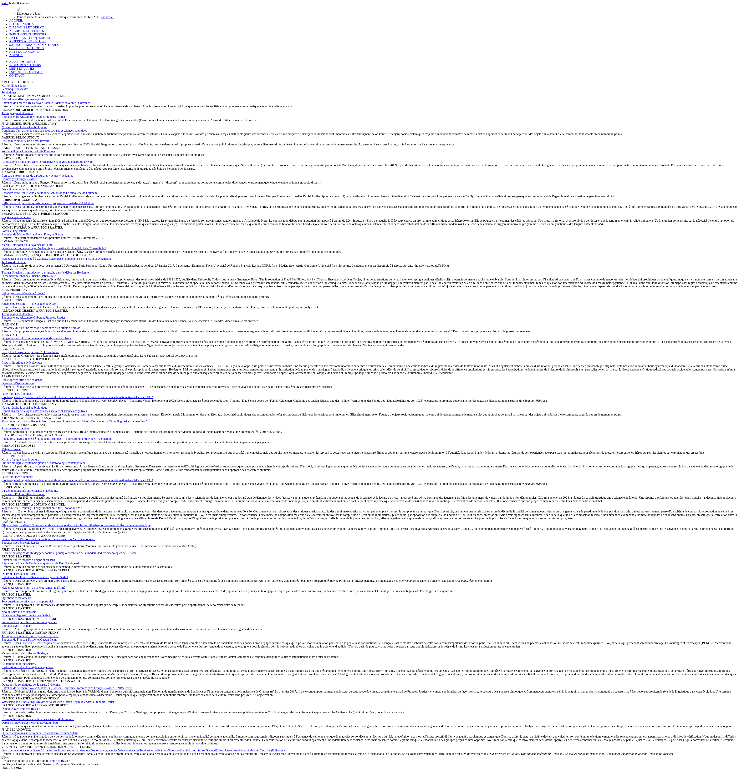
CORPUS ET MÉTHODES (26, 48)
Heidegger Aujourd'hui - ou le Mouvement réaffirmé (33, 587)
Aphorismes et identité (15, 428)
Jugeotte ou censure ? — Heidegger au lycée (29, 303)
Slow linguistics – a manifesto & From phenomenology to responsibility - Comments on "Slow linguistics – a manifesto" (75, 421)
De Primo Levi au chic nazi (35, 575)
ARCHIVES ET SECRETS (26, 31)
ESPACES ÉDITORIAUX (26, 72)
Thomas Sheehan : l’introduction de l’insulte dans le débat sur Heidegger (46, 274)
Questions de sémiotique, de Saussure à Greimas (67, 686)
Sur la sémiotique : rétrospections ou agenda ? (29, 624)
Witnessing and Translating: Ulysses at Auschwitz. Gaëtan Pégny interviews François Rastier (58, 701)
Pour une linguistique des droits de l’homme (28, 151)
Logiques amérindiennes (16, 217)
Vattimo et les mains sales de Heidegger (25, 653)
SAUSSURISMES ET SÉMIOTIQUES (34, 44)
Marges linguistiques (14, 85)
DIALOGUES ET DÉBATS (27, 27)
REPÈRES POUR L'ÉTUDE (27, 41)
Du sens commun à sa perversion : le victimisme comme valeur (40, 733)
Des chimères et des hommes (49, 191)
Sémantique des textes (15, 89)
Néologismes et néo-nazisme (26, 613)
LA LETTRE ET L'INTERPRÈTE (31, 37)
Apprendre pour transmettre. (28, 665)
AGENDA (16, 55)
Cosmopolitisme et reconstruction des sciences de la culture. (38, 721)
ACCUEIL (16, 20)
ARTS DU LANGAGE (24, 51)
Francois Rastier (59, 760)
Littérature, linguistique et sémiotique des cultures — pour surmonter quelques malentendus (57, 438)
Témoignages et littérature (33, 115)
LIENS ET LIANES (22, 68)
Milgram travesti (11, 449)
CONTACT (16, 75)
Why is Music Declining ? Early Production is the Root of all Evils (42, 508)
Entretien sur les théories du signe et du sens (40, 561)
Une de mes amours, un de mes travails (25, 141)
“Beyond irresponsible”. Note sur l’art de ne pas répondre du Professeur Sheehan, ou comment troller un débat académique (76, 525)
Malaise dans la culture (43, 461)
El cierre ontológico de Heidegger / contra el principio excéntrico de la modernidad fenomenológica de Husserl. (69, 553)
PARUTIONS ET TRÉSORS (27, 34)
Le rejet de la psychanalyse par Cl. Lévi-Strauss (30, 352)
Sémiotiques (9, 92)
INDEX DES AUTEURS (25, 65)
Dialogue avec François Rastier (20, 708)
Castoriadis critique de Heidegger (22, 362)
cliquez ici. (107, 17)
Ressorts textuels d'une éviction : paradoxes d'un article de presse (41, 328)
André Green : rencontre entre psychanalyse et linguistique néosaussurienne (47, 161)
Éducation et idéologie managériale (46, 101)
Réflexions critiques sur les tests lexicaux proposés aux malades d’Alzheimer (48, 203)
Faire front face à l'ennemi (77, 395)
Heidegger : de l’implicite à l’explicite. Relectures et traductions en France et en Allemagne (56, 260)
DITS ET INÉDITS (21, 24)
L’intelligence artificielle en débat (22, 381)
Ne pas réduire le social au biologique (44, 128)
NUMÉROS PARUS (22, 61)
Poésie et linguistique (33, 232)
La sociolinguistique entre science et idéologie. (30, 492)
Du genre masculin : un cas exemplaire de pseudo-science (36, 338)
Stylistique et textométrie (27, 599)
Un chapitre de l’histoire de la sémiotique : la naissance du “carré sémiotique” (48, 540)
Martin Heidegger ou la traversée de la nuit (54, 246)
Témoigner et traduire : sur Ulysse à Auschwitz (30, 637)
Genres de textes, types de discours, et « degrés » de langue (37, 177)
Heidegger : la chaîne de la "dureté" (23, 293)
